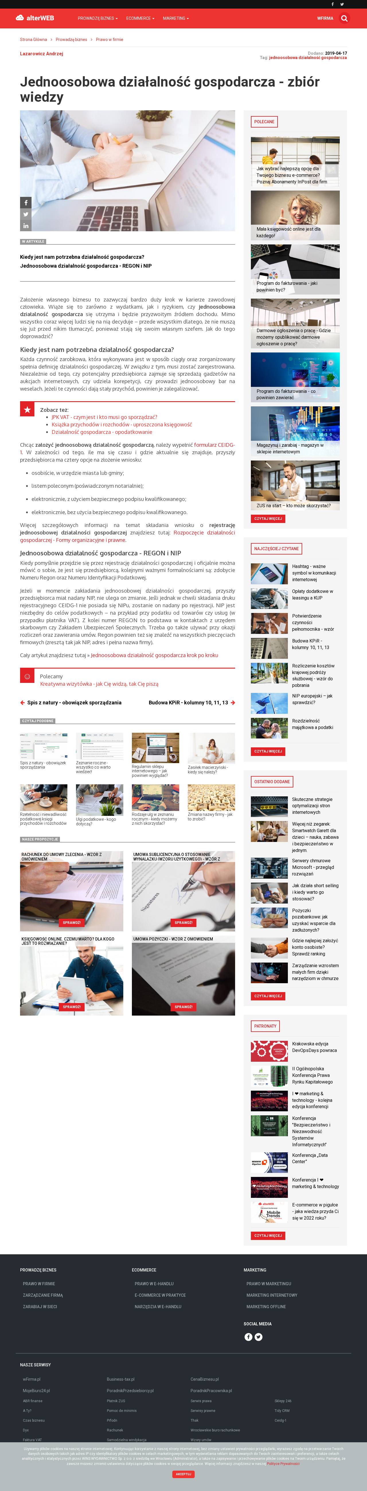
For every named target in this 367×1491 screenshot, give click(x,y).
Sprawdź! (72, 923)
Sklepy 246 (283, 1401)
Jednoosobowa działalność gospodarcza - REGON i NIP (86, 266)
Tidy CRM (282, 1411)
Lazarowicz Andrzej (41, 53)
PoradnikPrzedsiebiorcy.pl (130, 1390)
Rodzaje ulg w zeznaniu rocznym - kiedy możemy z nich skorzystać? (154, 819)
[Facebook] (26, 202)
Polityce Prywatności (283, 1464)
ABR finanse (32, 1401)
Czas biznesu (34, 1420)
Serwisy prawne (203, 1411)
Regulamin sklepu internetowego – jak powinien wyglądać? (150, 771)
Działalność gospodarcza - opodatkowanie (102, 432)
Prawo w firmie (109, 39)
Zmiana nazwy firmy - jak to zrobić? (210, 816)
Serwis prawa (201, 1401)
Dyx (26, 1430)
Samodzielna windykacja (127, 1440)
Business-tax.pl (120, 1379)
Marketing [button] (174, 18)
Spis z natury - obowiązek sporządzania (74, 703)
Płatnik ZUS (116, 1401)
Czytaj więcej (268, 519)
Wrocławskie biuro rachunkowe (215, 1430)
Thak (194, 1420)
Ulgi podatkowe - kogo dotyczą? (96, 821)
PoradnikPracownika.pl (211, 1390)
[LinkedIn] (26, 225)
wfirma (325, 18)
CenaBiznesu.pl (205, 1379)
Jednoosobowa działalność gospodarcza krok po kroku (154, 655)
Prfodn (112, 1420)
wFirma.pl (31, 1379)
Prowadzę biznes (71, 39)
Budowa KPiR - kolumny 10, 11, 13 (188, 703)
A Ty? (27, 1411)
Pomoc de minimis (122, 1411)
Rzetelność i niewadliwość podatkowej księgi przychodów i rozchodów (43, 819)
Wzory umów (201, 1440)
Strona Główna (33, 39)
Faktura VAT (32, 1440)
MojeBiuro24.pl (36, 1390)
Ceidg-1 (281, 1420)
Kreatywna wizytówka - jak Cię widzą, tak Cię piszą (99, 684)
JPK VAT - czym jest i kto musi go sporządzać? (104, 417)
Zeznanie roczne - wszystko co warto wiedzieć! (93, 767)
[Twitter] (26, 214)
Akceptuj (183, 1474)
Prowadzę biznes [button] (96, 18)
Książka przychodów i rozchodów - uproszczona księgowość (122, 424)
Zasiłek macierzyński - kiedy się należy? (208, 769)
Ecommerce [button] (139, 18)
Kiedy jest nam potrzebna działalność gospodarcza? (82, 257)
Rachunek (115, 1430)
